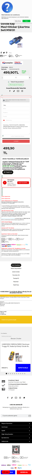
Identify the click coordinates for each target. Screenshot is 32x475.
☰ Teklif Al (8, 172)
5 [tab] (14, 373)
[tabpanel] (15, 356)
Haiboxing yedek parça (6, 336)
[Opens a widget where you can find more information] (6, 472)
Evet (26, 21)
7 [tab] (18, 373)
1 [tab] (6, 373)
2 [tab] (8, 373)
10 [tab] (24, 373)
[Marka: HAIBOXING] (16, 63)
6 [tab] (16, 373)
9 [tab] (22, 373)
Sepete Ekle (23, 368)
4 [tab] (12, 373)
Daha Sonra (18, 21)
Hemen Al (24, 472)
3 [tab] (10, 373)
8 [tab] (20, 373)
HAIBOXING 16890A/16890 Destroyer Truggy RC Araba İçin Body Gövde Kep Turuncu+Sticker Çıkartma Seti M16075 (16, 345)
